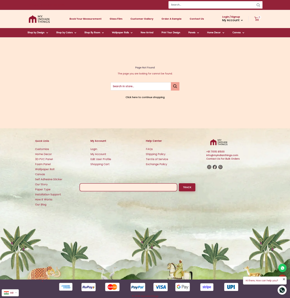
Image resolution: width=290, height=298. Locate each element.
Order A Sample (171, 18)
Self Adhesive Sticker (48, 179)
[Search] (258, 5)
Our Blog (40, 204)
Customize (42, 149)
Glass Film (116, 18)
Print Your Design (170, 32)
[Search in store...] (175, 86)
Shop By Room (92, 32)
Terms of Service (157, 159)
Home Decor (214, 32)
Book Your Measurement (85, 18)
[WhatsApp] (282, 268)
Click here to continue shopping (145, 97)
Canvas (236, 32)
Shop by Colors (64, 32)
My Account (98, 154)
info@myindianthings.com (222, 155)
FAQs (149, 149)
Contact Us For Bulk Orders (223, 158)
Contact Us (197, 18)
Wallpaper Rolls (120, 32)
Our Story (41, 184)
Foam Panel (43, 164)
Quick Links (42, 141)
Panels (191, 32)
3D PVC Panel (44, 159)
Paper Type (43, 189)
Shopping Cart (100, 164)
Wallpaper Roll (44, 169)
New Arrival (147, 32)
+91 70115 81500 (215, 151)
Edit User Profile (100, 159)
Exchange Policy (156, 164)
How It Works (43, 199)
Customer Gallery (141, 18)
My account (231, 20)
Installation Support (48, 194)
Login (93, 149)
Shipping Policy (155, 154)
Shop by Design (36, 32)
